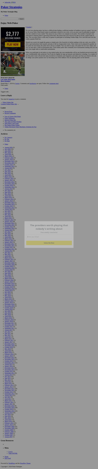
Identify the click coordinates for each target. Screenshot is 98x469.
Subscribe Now (49, 243)
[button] (49, 227)
